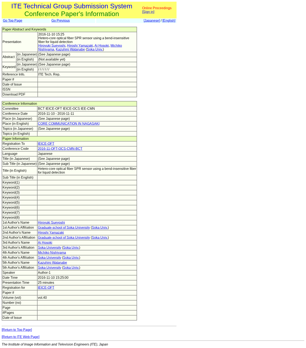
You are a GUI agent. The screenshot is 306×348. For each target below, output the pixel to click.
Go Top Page (12, 20)
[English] (168, 20)
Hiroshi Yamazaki (80, 45)
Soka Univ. (95, 49)
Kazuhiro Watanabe (70, 49)
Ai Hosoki (102, 45)
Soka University (49, 247)
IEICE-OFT (46, 143)
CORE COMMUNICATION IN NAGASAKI (69, 123)
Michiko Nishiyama (52, 252)
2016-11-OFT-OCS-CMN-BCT (60, 148)
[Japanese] (152, 20)
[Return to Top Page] (17, 330)
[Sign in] (148, 12)
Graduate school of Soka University (64, 227)
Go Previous (60, 20)
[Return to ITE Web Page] (20, 337)
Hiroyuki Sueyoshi (51, 45)
